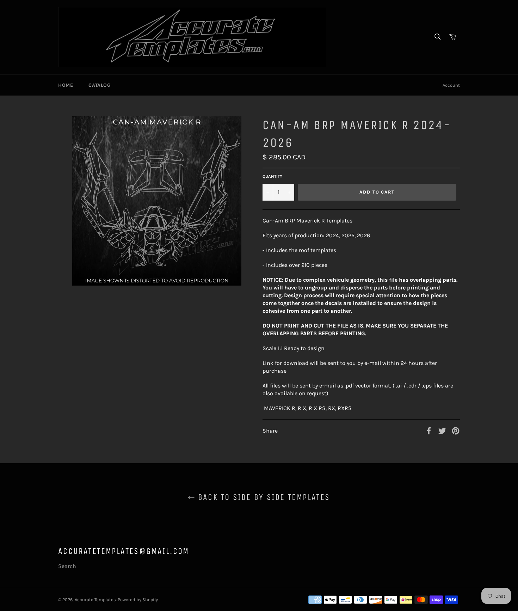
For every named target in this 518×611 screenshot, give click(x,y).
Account (451, 85)
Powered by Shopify (138, 599)
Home (65, 85)
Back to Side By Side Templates (262, 497)
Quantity (272, 176)
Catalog (99, 85)
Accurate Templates (95, 599)
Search (67, 566)
